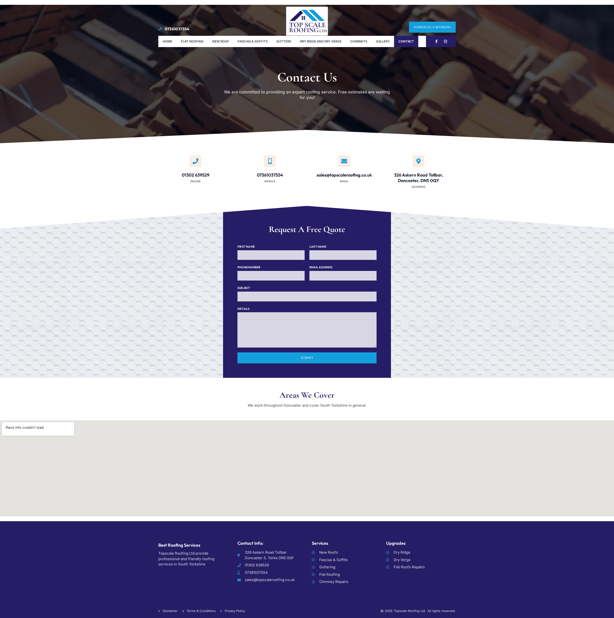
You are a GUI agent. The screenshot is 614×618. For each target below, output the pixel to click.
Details (243, 309)
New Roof (220, 41)
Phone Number (248, 267)
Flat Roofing (192, 41)
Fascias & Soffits (253, 41)
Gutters (283, 41)
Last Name (317, 246)
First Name (246, 246)
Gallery (383, 41)
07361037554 (270, 175)
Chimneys (358, 41)
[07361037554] (270, 161)
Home (167, 41)
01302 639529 (195, 175)
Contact (406, 41)
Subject (243, 288)
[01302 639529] (195, 161)
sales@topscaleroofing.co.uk (344, 175)
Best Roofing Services (179, 545)
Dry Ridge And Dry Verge (321, 41)
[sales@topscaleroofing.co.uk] (344, 161)
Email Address (321, 267)
